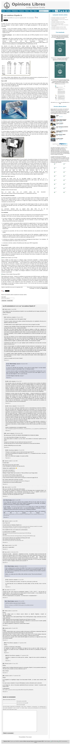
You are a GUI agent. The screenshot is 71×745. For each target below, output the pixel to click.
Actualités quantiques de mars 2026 (58, 22)
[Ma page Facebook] (59, 11)
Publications (15, 11)
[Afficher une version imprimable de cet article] (37, 17)
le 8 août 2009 (14, 545)
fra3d (10, 381)
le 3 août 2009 (13, 309)
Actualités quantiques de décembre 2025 (59, 29)
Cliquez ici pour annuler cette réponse (9, 699)
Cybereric (7, 460)
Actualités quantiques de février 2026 (59, 26)
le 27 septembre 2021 (16, 675)
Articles (55, 741)
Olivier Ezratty (33, 287)
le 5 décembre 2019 (20, 406)
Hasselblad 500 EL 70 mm (17, 159)
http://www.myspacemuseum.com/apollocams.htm (35, 77)
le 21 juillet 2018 (14, 610)
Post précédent (22, 737)
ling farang (11, 450)
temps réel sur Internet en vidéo (35, 252)
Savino (10, 406)
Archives (8, 11)
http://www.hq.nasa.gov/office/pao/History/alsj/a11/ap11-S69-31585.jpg (17, 533)
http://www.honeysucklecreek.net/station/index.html (13, 540)
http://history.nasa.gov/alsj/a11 (9, 471)
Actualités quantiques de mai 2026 (58, 18)
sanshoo (7, 675)
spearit (8, 433)
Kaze (6, 552)
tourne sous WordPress (15, 741)
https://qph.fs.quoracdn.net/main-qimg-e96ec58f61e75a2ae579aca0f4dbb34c (18, 689)
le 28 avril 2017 (19, 381)
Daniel (6, 309)
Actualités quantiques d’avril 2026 (58, 21)
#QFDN (65, 147)
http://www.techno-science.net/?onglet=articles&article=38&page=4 (16, 481)
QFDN (52, 158)
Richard (6, 663)
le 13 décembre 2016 (14, 552)
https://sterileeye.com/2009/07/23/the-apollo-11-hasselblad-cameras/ (19, 605)
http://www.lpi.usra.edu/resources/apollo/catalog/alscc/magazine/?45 (17, 187)
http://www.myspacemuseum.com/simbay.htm (24, 78)
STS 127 (20, 248)
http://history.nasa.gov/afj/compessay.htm (19, 506)
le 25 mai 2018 (12, 589)
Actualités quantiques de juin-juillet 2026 (59, 17)
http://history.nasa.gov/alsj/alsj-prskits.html (10, 47)
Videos (27, 11)
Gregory (6, 545)
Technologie (32, 288)
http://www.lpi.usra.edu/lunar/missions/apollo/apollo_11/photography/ (17, 42)
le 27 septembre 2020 (21, 642)
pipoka (6, 628)
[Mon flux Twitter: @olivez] (64, 11)
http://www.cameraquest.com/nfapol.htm (10, 210)
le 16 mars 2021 (14, 663)
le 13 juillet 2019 (14, 628)
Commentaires (64, 741)
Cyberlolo (11, 579)
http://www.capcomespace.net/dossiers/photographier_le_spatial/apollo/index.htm (19, 193)
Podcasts (21, 11)
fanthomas (9, 317)
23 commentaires (30, 17)
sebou (6, 487)
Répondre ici (5, 314)
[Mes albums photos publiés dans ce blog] (56, 11)
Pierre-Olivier (10, 642)
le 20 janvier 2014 (19, 317)
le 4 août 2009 (13, 487)
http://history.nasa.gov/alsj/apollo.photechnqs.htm (37, 214)
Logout (35, 742)
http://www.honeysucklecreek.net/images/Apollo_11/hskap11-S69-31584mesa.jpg (19, 535)
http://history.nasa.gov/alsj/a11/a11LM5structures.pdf (13, 476)
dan (5, 589)
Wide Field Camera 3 (25, 261)
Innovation (38, 287)
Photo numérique (44, 287)
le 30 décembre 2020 (18, 433)
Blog (31, 11)
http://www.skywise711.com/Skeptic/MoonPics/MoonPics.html (14, 171)
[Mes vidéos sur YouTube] (66, 11)
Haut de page (47, 741)
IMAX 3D (3, 251)
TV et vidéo (37, 288)
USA (40, 288)
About (35, 11)
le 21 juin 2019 (20, 579)
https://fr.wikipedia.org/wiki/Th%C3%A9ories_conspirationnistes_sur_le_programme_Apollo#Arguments (26, 428)
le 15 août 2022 (21, 450)
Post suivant (29, 737)
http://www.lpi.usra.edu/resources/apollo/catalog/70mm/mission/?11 (16, 179)
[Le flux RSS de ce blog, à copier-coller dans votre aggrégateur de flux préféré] (68, 11)
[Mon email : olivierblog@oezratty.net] (53, 11)
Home (3, 11)
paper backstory (62, 83)
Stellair (6, 610)
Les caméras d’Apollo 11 (12, 15)
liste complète (58, 102)
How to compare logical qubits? (58, 23)
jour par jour (11, 255)
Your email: (3, 296)
